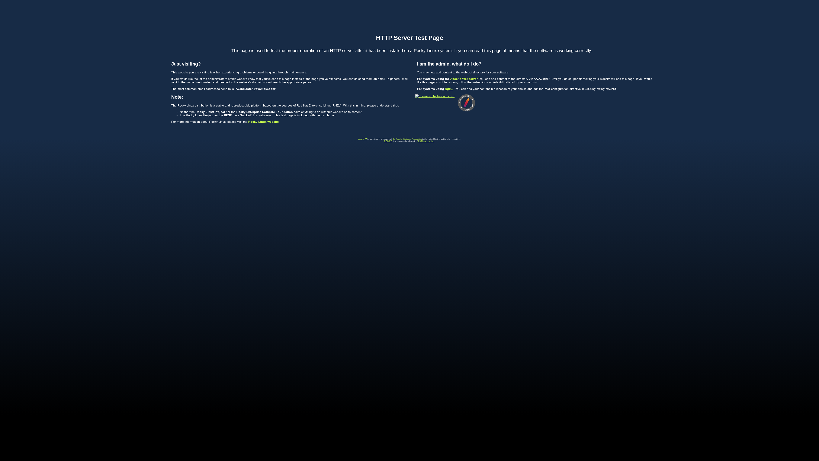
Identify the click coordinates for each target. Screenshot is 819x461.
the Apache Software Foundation (407, 139)
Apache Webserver (464, 78)
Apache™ (362, 139)
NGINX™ (388, 141)
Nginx (449, 88)
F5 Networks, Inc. (426, 141)
